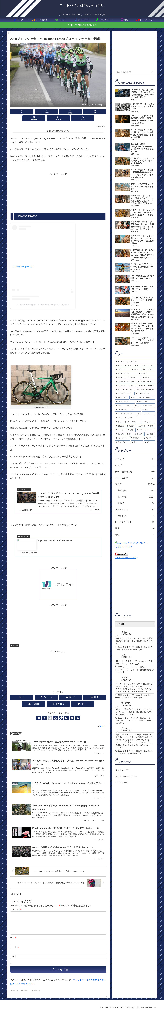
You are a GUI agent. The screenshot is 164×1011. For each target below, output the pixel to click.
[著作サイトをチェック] (38, 718)
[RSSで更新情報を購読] (77, 718)
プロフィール (121, 782)
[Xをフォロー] (44, 718)
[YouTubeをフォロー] (55, 718)
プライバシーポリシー (126, 776)
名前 (13, 937)
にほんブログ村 (122, 547)
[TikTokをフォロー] (61, 718)
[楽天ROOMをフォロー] (66, 718)
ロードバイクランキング (125, 557)
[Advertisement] (58, 193)
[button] (82, 118)
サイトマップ (121, 770)
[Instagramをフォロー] (50, 718)
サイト (13, 956)
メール (14, 947)
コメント (16, 909)
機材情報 (16, 645)
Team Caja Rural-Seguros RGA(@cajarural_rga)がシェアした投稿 (42, 305)
